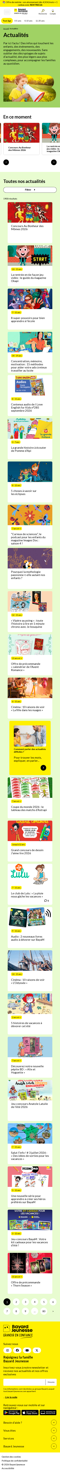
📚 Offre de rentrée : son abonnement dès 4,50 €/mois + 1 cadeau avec (30, 3)
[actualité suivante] (54, 162)
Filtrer (28, 190)
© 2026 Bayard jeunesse (13, 1464)
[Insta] (7, 1350)
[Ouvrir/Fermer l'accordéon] (54, 1422)
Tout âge (7, 21)
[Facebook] (17, 1350)
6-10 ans (28, 21)
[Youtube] (27, 1350)
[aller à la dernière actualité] (6, 162)
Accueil (6, 29)
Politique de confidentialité (14, 1460)
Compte (53, 14)
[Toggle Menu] (7, 12)
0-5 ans (18, 21)
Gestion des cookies (11, 1456)
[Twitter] (37, 1350)
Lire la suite (11, 1397)
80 (43, 1311)
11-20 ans (40, 21)
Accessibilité (8, 1468)
